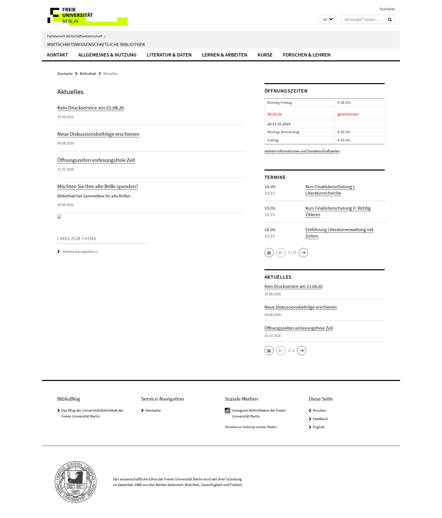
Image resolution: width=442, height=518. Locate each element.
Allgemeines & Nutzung (107, 54)
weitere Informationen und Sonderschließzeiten (302, 151)
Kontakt (57, 54)
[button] (328, 19)
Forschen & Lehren (306, 54)
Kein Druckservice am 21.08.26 (90, 107)
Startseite (387, 8)
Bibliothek (88, 73)
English (319, 426)
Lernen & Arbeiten (224, 54)
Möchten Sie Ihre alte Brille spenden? (97, 186)
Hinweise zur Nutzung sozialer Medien (251, 427)
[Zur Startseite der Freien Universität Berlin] (85, 15)
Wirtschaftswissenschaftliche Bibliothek (96, 44)
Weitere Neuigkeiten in (80, 251)
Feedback (320, 418)
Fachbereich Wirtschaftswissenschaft (76, 36)
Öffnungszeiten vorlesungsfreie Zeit (96, 159)
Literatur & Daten (169, 54)
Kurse (265, 54)
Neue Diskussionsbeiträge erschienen (98, 133)
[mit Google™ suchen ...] (390, 19)
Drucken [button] (319, 410)
